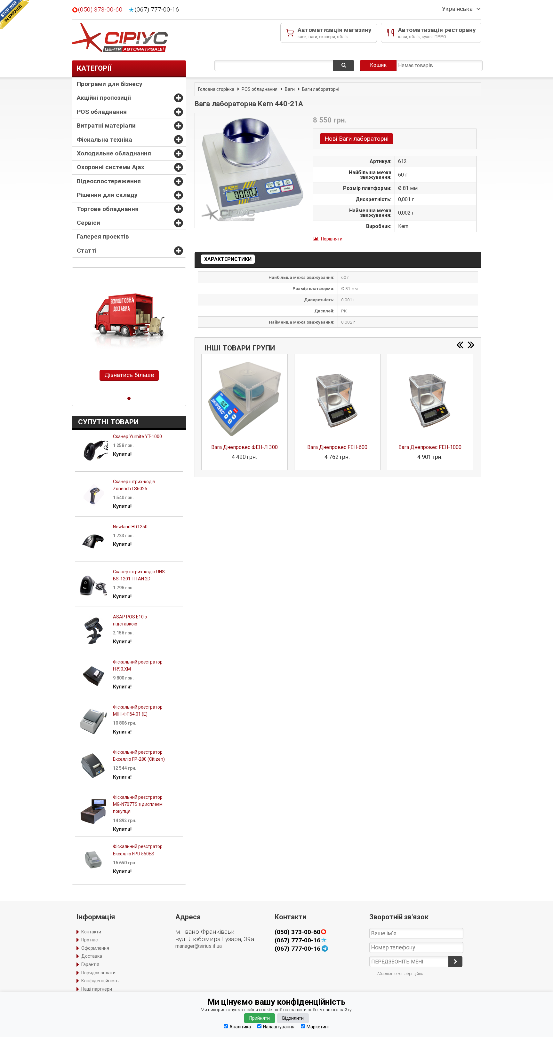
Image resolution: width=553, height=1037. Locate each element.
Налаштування (278, 1026)
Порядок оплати (98, 972)
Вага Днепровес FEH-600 (337, 447)
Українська (457, 8)
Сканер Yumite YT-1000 (137, 436)
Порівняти (331, 238)
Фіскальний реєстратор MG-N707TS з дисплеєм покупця (138, 804)
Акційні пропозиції (104, 97)
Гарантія (90, 964)
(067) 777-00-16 (157, 9)
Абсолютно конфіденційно (400, 973)
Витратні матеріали (106, 125)
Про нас (89, 939)
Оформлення (95, 948)
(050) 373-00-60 (100, 9)
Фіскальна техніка (104, 139)
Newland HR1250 (130, 526)
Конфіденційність (100, 980)
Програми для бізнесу (109, 84)
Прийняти (259, 1018)
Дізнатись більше (129, 375)
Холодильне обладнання (114, 153)
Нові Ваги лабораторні (357, 138)
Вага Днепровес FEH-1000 (429, 447)
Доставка (91, 956)
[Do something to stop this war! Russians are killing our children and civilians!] (14, 14)
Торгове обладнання (108, 209)
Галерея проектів (103, 236)
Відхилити (293, 1018)
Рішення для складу (107, 195)
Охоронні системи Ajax (110, 167)
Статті (87, 250)
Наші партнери (96, 989)
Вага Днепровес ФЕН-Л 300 (244, 447)
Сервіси (88, 222)
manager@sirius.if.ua (198, 946)
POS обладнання (102, 111)
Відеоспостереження (109, 181)
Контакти (91, 931)
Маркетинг (318, 1026)
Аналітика (240, 1026)
